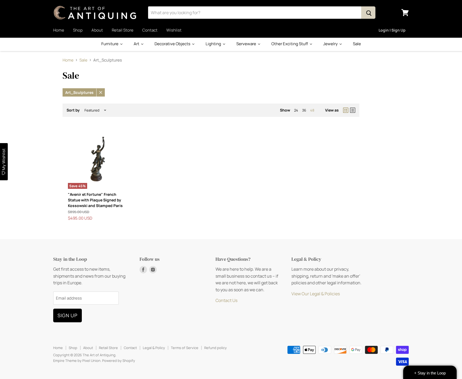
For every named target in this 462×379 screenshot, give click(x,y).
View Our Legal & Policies (315, 294)
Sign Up (67, 315)
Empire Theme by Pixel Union (77, 360)
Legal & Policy (154, 347)
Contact (149, 30)
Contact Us (226, 300)
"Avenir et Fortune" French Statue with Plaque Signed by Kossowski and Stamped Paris (95, 200)
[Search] (368, 12)
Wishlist (174, 30)
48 (312, 110)
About (97, 30)
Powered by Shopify (118, 360)
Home (58, 30)
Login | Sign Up (392, 30)
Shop (78, 30)
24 (296, 110)
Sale (83, 60)
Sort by (73, 110)
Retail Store (122, 30)
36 (304, 110)
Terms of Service (184, 347)
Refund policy (215, 347)
